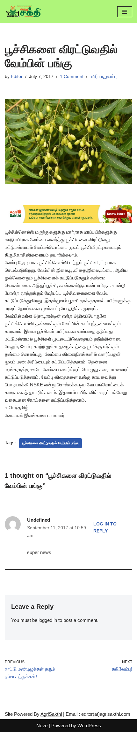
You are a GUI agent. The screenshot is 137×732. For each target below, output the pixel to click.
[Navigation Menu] (124, 11)
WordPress (89, 725)
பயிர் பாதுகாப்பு (103, 76)
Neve (41, 725)
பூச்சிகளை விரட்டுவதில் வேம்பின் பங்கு (50, 443)
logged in (48, 620)
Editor (17, 76)
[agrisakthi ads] (68, 221)
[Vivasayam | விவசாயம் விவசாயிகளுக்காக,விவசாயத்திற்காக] (24, 11)
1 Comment (71, 76)
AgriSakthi (51, 714)
